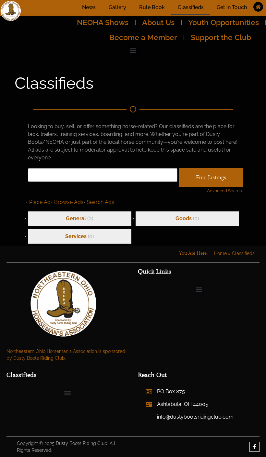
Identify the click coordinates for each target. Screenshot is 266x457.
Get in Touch (232, 7)
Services (76, 236)
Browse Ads (68, 202)
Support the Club (221, 37)
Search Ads (100, 202)
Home (220, 253)
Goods (183, 218)
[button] (133, 50)
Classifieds (191, 7)
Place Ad (40, 202)
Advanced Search (224, 190)
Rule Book (152, 7)
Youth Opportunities (223, 22)
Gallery (117, 7)
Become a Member (143, 37)
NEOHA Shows (102, 22)
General (76, 218)
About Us (158, 22)
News (89, 7)
